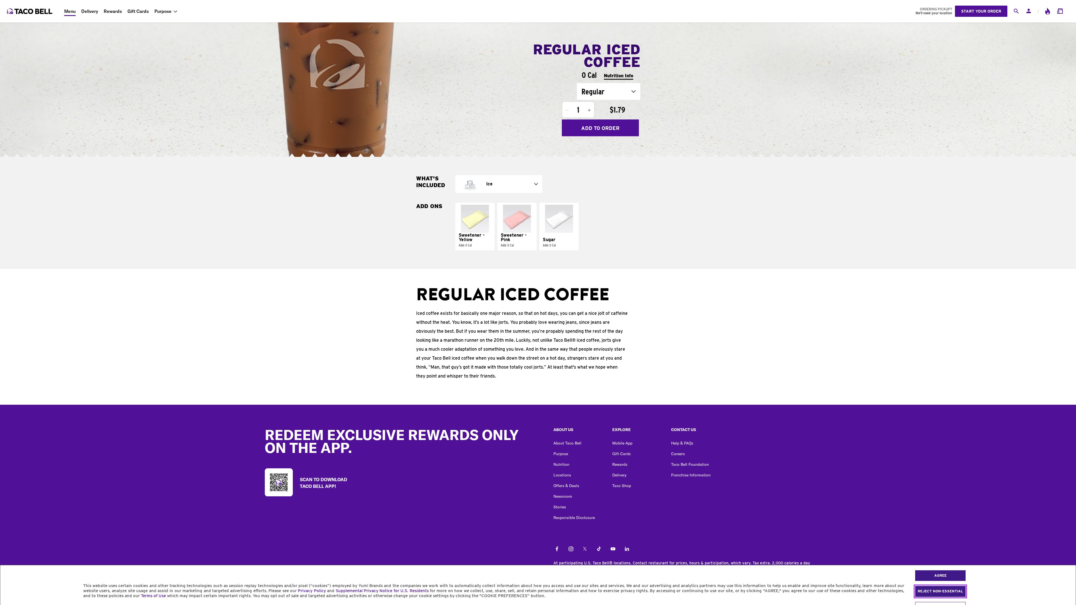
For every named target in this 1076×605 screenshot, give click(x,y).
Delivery (89, 11)
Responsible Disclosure (574, 517)
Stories (559, 506)
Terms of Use (153, 595)
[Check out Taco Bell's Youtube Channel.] (612, 549)
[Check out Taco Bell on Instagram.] (570, 549)
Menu (70, 11)
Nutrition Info (618, 75)
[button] (475, 226)
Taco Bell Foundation (690, 464)
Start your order (981, 11)
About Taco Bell (567, 443)
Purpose (162, 11)
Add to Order (600, 128)
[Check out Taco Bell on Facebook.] (556, 549)
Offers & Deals (566, 485)
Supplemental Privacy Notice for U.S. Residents (382, 590)
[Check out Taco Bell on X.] (584, 549)
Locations (562, 475)
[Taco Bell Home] (30, 11)
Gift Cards (138, 11)
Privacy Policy (312, 590)
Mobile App (622, 443)
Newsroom (562, 496)
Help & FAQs (682, 443)
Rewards (113, 11)
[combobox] (608, 91)
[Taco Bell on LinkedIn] (626, 549)
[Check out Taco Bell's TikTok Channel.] (598, 549)
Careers (678, 453)
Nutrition (561, 464)
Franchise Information (691, 475)
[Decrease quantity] (567, 110)
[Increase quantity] (589, 110)
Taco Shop (621, 485)
